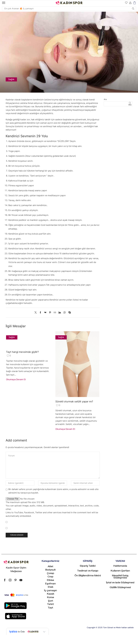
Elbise (50, 580)
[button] (3, 2)
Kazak (50, 594)
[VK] (45, 312)
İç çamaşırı (50, 591)
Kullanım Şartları (120, 571)
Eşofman (50, 584)
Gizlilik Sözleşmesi (120, 588)
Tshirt (50, 604)
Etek (50, 587)
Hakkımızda (120, 566)
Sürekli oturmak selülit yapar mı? (74, 401)
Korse (50, 598)
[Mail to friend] (54, 312)
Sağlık (11, 79)
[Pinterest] (50, 312)
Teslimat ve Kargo (87, 571)
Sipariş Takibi (88, 566)
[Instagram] (10, 580)
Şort (50, 601)
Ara (105, 99)
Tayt (50, 608)
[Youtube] (21, 580)
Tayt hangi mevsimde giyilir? (22, 351)
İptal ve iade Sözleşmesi (120, 583)
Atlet (50, 567)
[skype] (69, 312)
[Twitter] (36, 312)
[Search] (133, 8)
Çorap (50, 574)
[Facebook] (40, 312)
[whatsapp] (64, 312)
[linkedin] (59, 312)
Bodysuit (50, 570)
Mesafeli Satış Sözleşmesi (120, 577)
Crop (50, 577)
